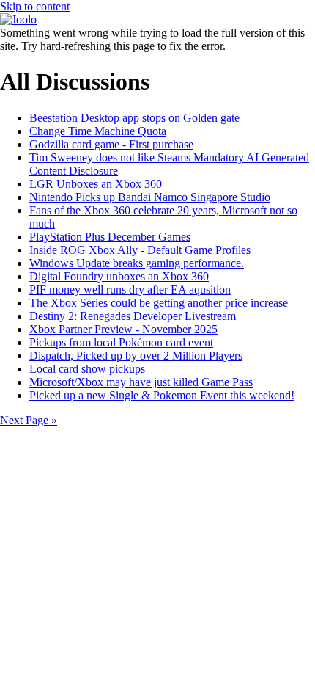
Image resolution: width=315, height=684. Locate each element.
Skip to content (35, 6)
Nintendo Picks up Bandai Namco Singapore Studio (149, 197)
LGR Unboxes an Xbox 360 (95, 184)
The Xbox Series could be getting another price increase (158, 302)
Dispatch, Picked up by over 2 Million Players (135, 355)
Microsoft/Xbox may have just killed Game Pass (141, 382)
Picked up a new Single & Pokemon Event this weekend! (161, 395)
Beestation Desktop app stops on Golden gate (134, 118)
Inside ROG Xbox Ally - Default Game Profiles (140, 250)
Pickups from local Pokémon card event (121, 342)
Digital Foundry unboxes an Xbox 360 (119, 276)
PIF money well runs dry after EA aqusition (130, 289)
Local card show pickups (87, 369)
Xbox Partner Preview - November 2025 (123, 329)
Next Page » (28, 420)
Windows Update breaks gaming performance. (136, 263)
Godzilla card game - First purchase (111, 144)
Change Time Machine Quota (97, 131)
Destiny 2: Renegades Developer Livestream (132, 316)
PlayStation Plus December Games (109, 236)
